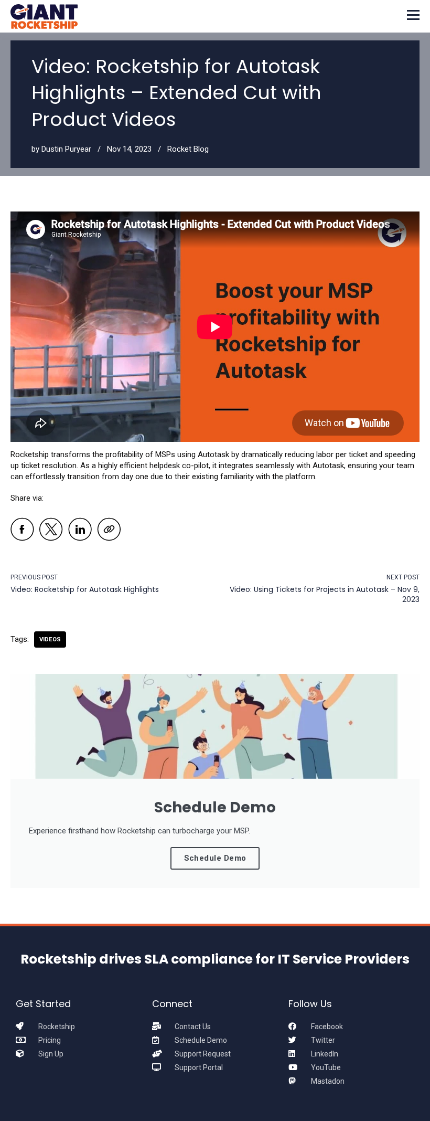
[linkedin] (80, 531)
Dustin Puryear (66, 149)
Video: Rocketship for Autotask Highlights (84, 589)
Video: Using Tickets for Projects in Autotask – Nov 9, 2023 (325, 594)
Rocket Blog (188, 149)
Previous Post (34, 577)
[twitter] (51, 531)
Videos (50, 639)
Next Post (403, 577)
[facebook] (22, 531)
